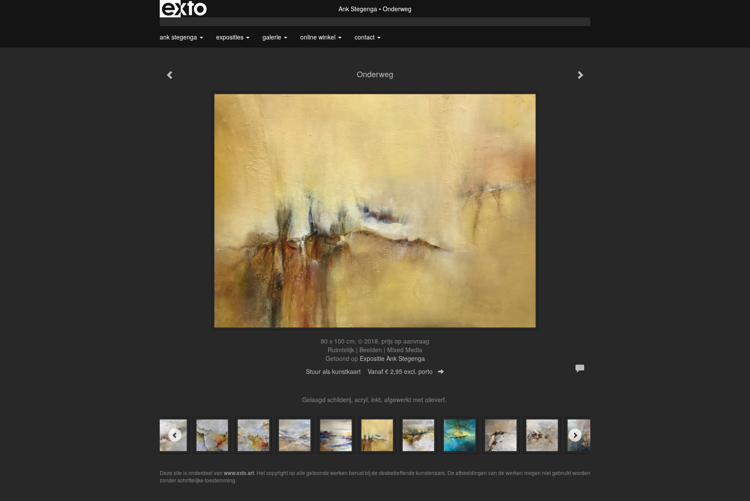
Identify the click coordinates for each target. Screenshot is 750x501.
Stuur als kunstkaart (369, 371)
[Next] (575, 435)
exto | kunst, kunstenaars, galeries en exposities (184, 8)
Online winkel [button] (318, 37)
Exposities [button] (230, 37)
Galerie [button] (273, 37)
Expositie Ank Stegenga (392, 358)
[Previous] (174, 435)
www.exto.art (239, 472)
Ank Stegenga (358, 8)
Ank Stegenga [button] (179, 37)
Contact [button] (365, 37)
